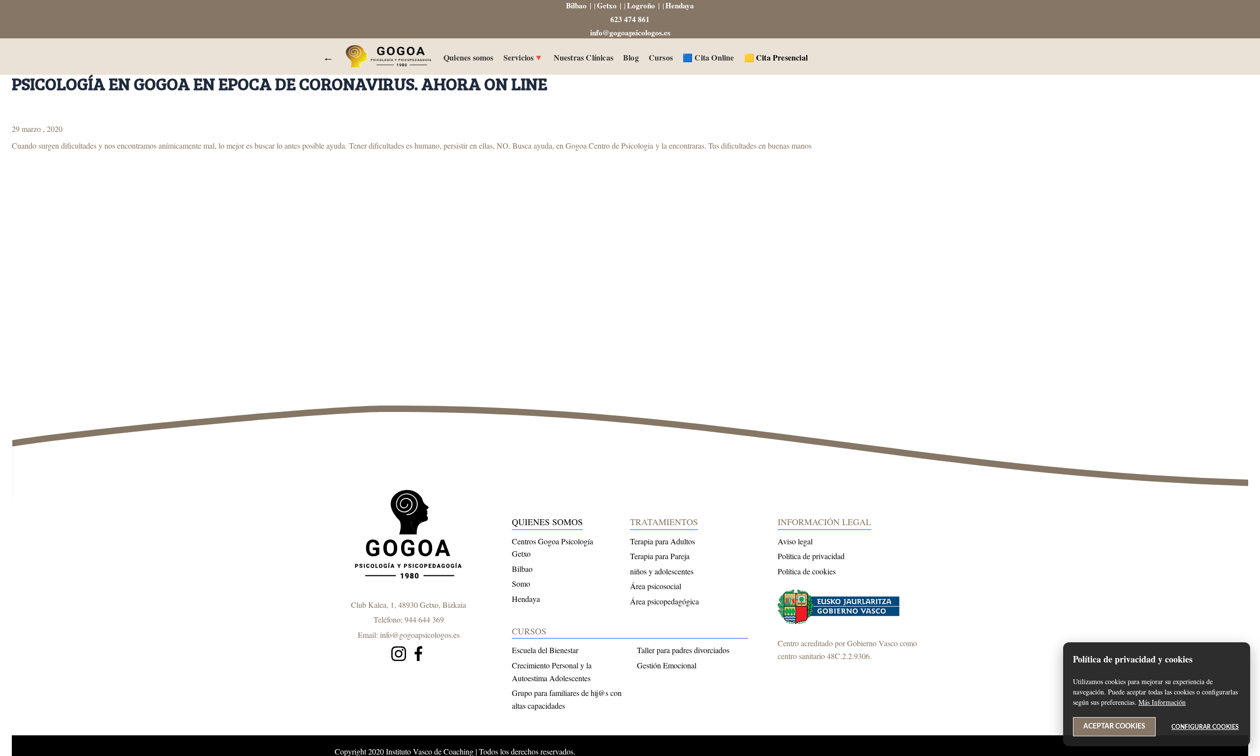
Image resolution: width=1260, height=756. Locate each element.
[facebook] (418, 655)
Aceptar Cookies (1114, 726)
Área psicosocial (655, 586)
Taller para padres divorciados (683, 650)
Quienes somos (468, 57)
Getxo (607, 5)
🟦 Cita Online (708, 57)
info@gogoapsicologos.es (630, 32)
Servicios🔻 (524, 57)
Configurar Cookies (1205, 727)
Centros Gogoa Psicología (552, 541)
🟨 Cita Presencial (776, 57)
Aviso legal (795, 541)
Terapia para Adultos (662, 541)
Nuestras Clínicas (583, 57)
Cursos (661, 57)
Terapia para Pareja (660, 556)
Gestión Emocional (666, 665)
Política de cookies (807, 571)
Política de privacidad (811, 556)
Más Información (1162, 702)
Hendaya (679, 5)
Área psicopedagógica (664, 601)
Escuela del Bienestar (545, 650)
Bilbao (576, 5)
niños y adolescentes (661, 571)
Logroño (641, 5)
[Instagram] (398, 655)
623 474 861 (630, 19)
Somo (521, 583)
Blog (631, 57)
